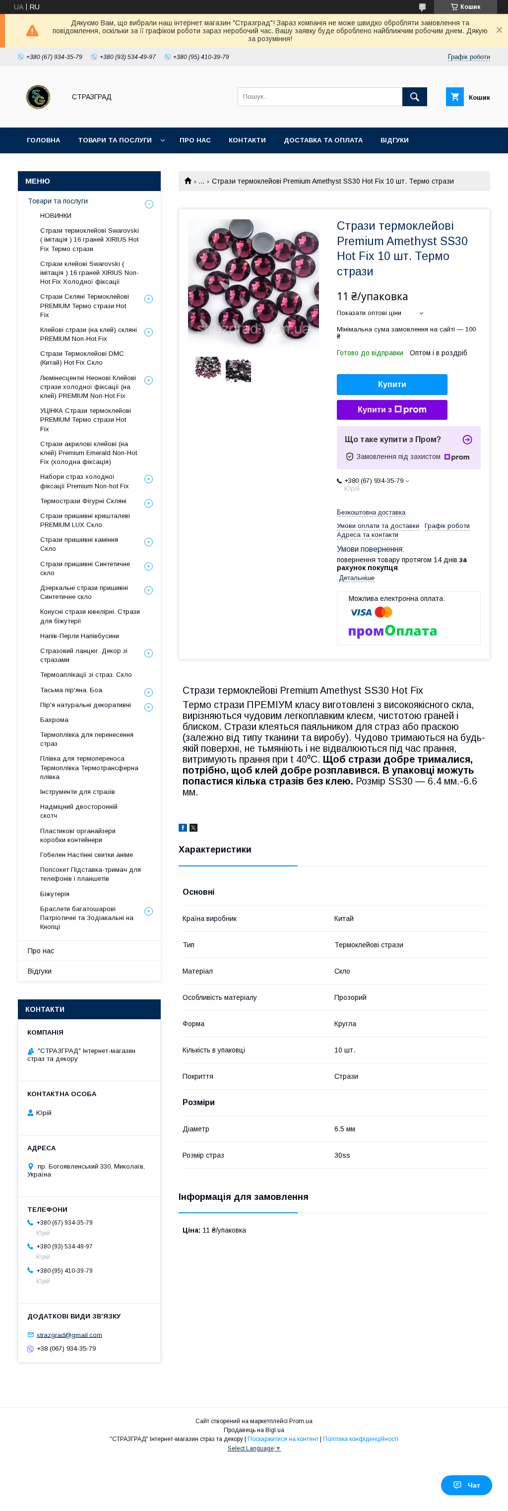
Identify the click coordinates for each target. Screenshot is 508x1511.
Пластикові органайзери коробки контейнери (78, 835)
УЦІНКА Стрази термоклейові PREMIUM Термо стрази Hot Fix (85, 419)
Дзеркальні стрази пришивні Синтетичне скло (84, 592)
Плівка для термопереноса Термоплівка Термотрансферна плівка (89, 767)
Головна (43, 140)
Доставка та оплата (323, 140)
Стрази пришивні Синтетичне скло (85, 568)
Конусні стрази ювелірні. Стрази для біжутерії (90, 616)
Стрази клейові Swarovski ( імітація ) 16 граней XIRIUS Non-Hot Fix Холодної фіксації (89, 272)
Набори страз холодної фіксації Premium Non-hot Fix (84, 481)
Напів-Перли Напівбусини (79, 636)
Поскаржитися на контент (283, 1439)
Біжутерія (54, 894)
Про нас (195, 140)
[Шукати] (414, 96)
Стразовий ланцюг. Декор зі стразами (83, 655)
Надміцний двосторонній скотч (79, 811)
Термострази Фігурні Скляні (83, 501)
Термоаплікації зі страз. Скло (86, 674)
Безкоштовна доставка (371, 512)
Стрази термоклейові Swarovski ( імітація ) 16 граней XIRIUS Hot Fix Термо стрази (89, 239)
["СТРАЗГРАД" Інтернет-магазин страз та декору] (39, 115)
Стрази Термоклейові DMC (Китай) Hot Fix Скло (82, 358)
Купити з (375, 409)
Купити (392, 384)
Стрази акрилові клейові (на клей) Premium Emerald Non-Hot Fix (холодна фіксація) (88, 452)
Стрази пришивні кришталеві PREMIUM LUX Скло (85, 520)
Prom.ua (301, 1421)
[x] (193, 829)
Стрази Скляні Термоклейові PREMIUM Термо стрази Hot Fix (84, 305)
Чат (474, 1485)
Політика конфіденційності (360, 1439)
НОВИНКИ (55, 215)
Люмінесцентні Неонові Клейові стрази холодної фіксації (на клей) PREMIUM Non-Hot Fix (88, 386)
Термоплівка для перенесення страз (86, 739)
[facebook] (183, 829)
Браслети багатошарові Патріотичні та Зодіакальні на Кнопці (86, 917)
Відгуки (395, 140)
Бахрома (54, 719)
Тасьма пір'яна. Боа (71, 690)
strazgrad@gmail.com (69, 1334)
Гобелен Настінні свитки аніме (86, 854)
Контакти (247, 140)
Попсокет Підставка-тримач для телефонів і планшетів (90, 874)
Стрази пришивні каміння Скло (79, 544)
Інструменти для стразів (77, 791)
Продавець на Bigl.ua (254, 1430)
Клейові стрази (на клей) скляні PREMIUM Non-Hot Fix (88, 334)
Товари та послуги (115, 140)
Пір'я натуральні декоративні (85, 705)
